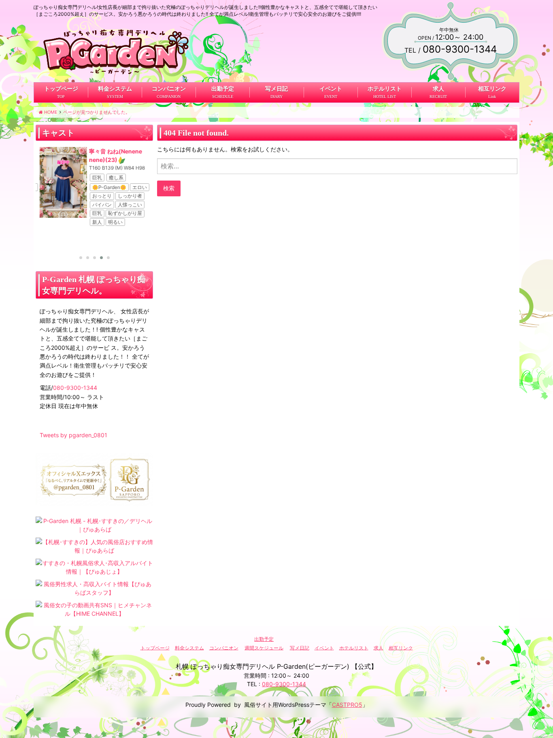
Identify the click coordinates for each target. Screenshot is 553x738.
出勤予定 (222, 89)
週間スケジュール (264, 647)
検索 (168, 188)
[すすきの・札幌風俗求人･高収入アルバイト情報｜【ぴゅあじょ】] (94, 566)
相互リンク (492, 89)
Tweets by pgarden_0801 (73, 435)
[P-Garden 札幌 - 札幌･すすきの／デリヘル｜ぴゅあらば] (94, 524)
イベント (330, 89)
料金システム (115, 89)
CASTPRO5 (347, 704)
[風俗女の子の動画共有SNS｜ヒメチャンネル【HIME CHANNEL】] (94, 608)
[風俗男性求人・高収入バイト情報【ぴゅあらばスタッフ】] (94, 587)
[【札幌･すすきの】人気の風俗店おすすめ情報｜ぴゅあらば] (94, 545)
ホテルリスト (384, 89)
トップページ (61, 89)
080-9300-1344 (75, 387)
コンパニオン (169, 89)
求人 (438, 89)
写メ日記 (276, 89)
